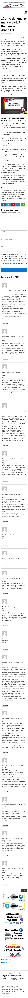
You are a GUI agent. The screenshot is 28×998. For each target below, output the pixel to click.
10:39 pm (24, 868)
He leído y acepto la (14, 264)
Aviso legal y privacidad (14, 975)
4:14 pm (24, 458)
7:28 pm (24, 294)
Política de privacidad (20, 263)
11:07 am (24, 372)
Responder (5, 323)
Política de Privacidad (14, 260)
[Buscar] (24, 890)
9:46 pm (24, 607)
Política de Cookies (6, 962)
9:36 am (24, 415)
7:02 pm (24, 838)
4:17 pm (24, 534)
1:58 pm (24, 804)
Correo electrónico (7, 239)
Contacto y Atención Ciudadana (9, 964)
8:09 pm (24, 662)
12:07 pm (24, 336)
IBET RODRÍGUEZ (10, 662)
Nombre (3, 231)
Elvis (13, 838)
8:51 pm (24, 639)
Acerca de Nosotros (6, 959)
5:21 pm (24, 765)
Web (2, 246)
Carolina (13, 718)
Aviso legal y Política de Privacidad (9, 961)
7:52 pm (24, 718)
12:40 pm (24, 494)
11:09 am (24, 578)
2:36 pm (24, 558)
